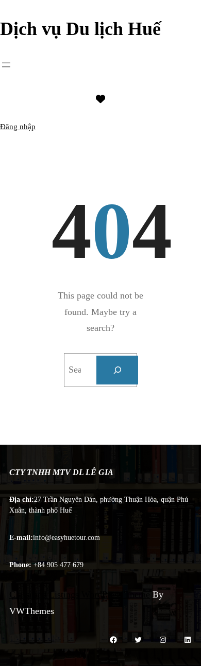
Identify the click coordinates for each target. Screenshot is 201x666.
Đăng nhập (18, 126)
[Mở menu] (6, 65)
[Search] (117, 370)
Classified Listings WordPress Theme (79, 594)
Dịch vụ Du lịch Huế (80, 29)
